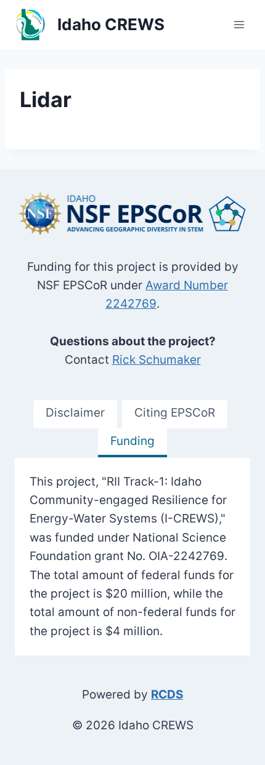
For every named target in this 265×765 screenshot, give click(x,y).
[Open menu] (238, 24)
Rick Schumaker (156, 360)
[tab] (75, 414)
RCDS (167, 694)
